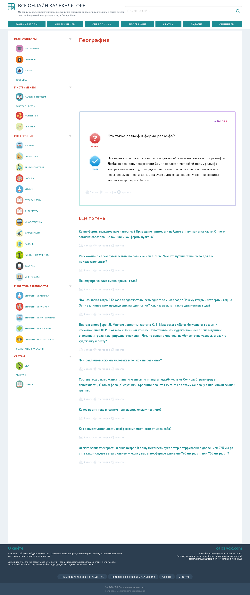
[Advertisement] (157, 78)
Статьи (168, 24)
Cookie (167, 576)
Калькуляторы (26, 24)
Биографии (137, 24)
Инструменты (65, 24)
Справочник (102, 24)
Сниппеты (227, 24)
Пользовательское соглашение (82, 576)
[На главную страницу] (11, 9)
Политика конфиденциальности (133, 576)
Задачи (196, 24)
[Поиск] (237, 11)
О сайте (184, 576)
